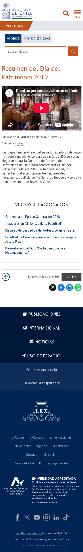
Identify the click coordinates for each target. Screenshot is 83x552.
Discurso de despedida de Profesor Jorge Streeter (40, 230)
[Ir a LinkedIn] (56, 517)
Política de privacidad (54, 463)
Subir (6, 277)
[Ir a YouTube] (37, 517)
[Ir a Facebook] (17, 517)
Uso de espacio (44, 356)
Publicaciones (44, 314)
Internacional (44, 328)
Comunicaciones (60, 437)
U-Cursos (18, 437)
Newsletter (23, 446)
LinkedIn (69, 287)
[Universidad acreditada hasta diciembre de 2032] (41, 490)
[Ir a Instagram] (46, 517)
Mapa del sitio (24, 463)
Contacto (32, 454)
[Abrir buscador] (66, 13)
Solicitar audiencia (41, 369)
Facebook (61, 287)
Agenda (41, 446)
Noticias (20, 143)
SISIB (36, 545)
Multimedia (14, 26)
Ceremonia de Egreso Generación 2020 (32, 217)
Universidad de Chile (56, 545)
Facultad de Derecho (28, 533)
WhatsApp (77, 287)
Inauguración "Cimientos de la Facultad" (33, 223)
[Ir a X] (27, 517)
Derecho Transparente (41, 382)
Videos (13, 38)
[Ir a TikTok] (66, 517)
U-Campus (37, 437)
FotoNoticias (37, 38)
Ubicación (50, 454)
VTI (43, 545)
